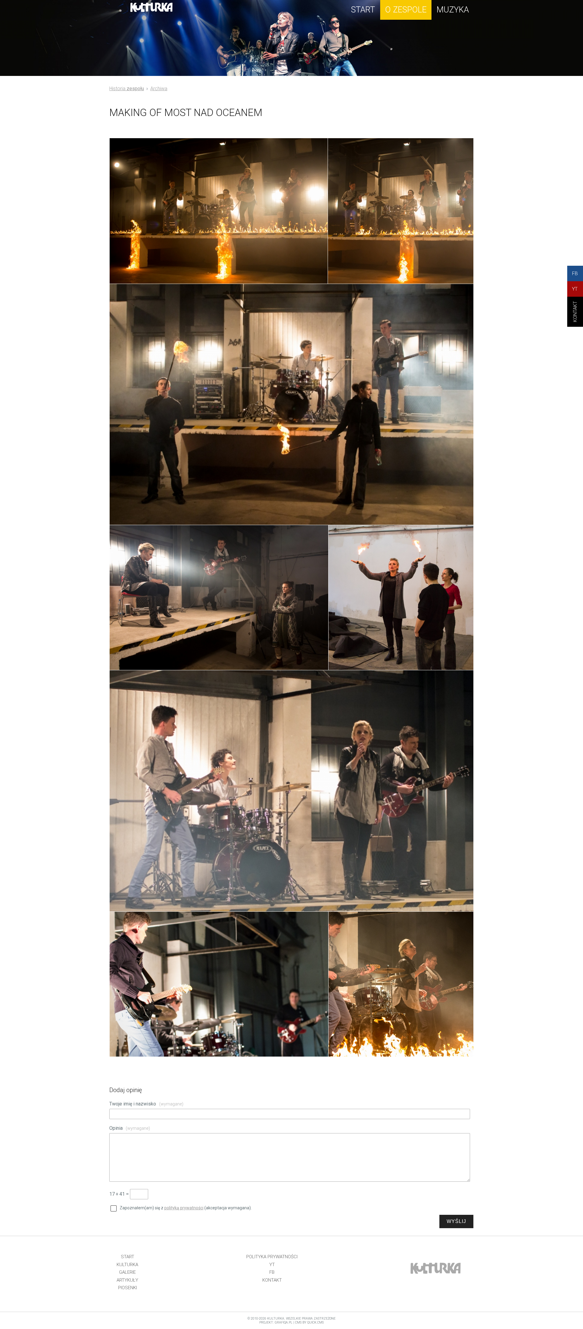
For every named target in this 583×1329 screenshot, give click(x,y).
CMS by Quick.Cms (309, 1322)
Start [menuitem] (127, 1256)
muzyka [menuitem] (453, 10)
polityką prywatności (183, 1207)
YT (575, 289)
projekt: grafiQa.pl (275, 1322)
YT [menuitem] (272, 1264)
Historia (126, 88)
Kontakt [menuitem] (272, 1280)
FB (575, 273)
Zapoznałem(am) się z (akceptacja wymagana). (186, 1207)
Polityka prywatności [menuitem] (272, 1256)
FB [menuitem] (271, 1272)
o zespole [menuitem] (406, 10)
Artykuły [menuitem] (127, 1280)
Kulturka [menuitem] (127, 1264)
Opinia (129, 1128)
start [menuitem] (363, 10)
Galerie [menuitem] (127, 1272)
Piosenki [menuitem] (127, 1287)
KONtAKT (575, 316)
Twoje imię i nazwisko (146, 1104)
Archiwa (158, 88)
